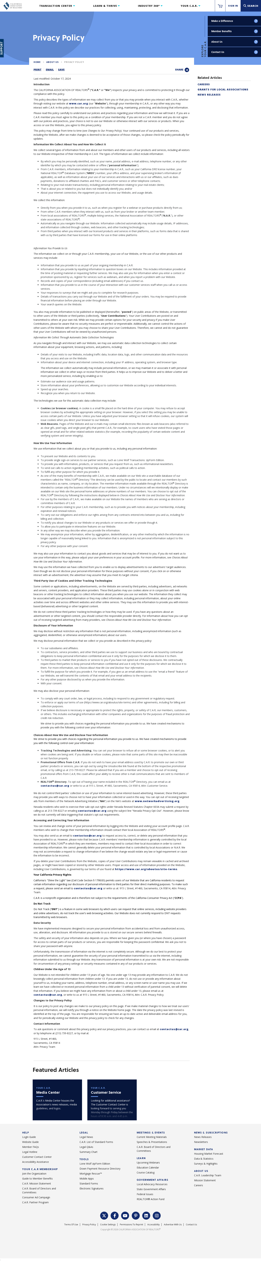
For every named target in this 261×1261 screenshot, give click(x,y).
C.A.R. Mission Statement (36, 1183)
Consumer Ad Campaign (36, 1197)
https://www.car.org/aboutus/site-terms (146, 869)
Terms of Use (71, 1224)
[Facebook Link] (115, 1215)
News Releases (209, 94)
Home (37, 62)
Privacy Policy (74, 62)
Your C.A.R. (189, 5)
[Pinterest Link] (136, 1215)
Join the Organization (34, 1173)
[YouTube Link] (125, 1215)
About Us (216, 42)
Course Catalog (145, 1172)
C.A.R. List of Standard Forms (96, 1142)
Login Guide (29, 1137)
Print (38, 69)
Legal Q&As (86, 1147)
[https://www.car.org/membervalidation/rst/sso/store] (220, 6)
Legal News (86, 1137)
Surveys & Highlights (206, 1163)
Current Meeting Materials (152, 1137)
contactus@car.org (55, 785)
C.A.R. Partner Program (35, 1202)
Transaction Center (55, 5)
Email (50, 69)
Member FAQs (30, 1147)
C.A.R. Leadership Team (207, 1175)
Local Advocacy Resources (152, 1184)
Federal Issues (145, 1194)
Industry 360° (149, 5)
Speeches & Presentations (152, 1142)
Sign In (233, 5)
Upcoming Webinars (148, 1162)
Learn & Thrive (105, 5)
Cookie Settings (108, 1224)
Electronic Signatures (92, 1188)
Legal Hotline (29, 1152)
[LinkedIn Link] (146, 1215)
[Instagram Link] (157, 1215)
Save (61, 69)
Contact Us (217, 52)
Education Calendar (148, 1167)
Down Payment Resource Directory (100, 1168)
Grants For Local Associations (223, 89)
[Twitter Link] (104, 1215)
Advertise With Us (173, 1224)
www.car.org (78, 103)
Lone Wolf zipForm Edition (95, 1163)
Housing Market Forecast (208, 1153)
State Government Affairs (151, 1189)
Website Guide (30, 1142)
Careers (204, 84)
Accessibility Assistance (35, 1161)
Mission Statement (205, 1180)
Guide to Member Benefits (37, 1178)
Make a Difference (222, 21)
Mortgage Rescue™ (91, 1173)
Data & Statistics (203, 1158)
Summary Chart (88, 1152)
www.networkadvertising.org (157, 801)
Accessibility (153, 1224)
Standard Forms (89, 1183)
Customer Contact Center (37, 1157)
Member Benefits (221, 31)
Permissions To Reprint (131, 1224)
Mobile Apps (87, 1178)
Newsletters (201, 1142)
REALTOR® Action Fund (150, 1199)
